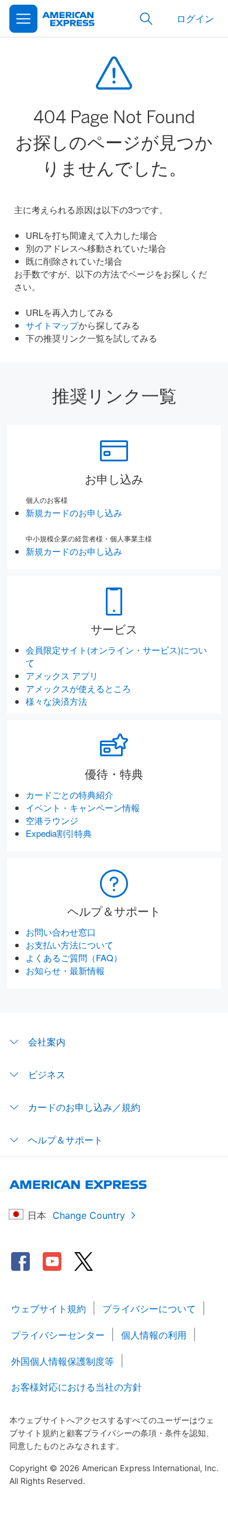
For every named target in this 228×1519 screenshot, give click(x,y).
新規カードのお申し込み (74, 512)
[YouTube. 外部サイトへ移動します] (52, 1261)
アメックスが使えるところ (78, 688)
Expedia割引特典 (59, 833)
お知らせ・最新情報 (65, 970)
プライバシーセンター (58, 1335)
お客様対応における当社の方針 (76, 1387)
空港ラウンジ (52, 820)
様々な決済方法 (56, 701)
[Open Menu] (23, 19)
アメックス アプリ (62, 675)
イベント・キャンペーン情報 (83, 807)
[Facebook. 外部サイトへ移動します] (20, 1261)
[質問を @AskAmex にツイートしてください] (83, 1261)
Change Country (89, 1215)
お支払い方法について (69, 944)
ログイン (195, 18)
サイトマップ (52, 325)
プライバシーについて (149, 1309)
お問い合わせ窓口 (61, 932)
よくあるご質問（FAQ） (74, 957)
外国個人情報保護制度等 (62, 1361)
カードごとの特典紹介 (69, 794)
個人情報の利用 (153, 1335)
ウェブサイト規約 (48, 1309)
